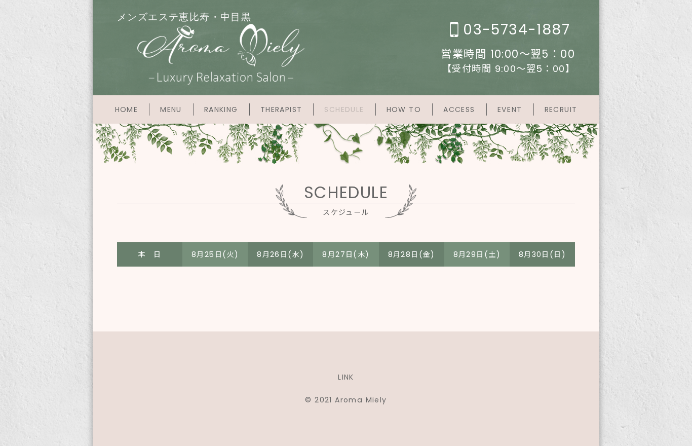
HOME (126, 109)
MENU (171, 109)
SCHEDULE (344, 109)
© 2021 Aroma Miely (346, 400)
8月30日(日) (542, 254)
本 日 (149, 254)
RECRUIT (561, 109)
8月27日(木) (345, 254)
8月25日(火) (215, 254)
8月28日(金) (411, 254)
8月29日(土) (477, 254)
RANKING (221, 109)
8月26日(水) (280, 254)
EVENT (509, 109)
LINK (346, 377)
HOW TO (404, 109)
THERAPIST (281, 109)
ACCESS (459, 109)
